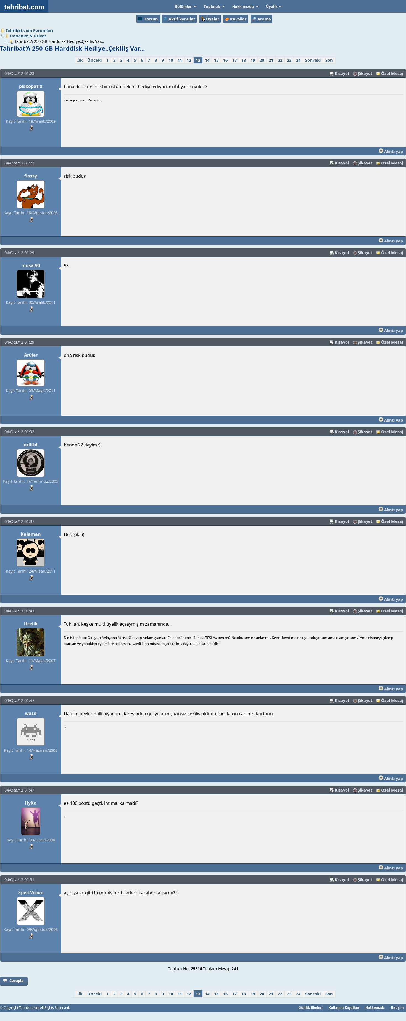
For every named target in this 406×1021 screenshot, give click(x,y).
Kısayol (342, 73)
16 (225, 60)
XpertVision (31, 892)
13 (198, 60)
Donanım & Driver (28, 35)
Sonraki (313, 60)
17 (234, 60)
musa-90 (30, 265)
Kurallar (238, 19)
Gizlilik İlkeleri (311, 1007)
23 (289, 60)
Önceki (94, 60)
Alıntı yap (393, 151)
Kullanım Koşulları (344, 1007)
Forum (151, 19)
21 (271, 60)
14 (207, 60)
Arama (264, 19)
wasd (30, 713)
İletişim (397, 1007)
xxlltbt (30, 445)
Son (329, 60)
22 (280, 60)
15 (216, 60)
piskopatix (30, 86)
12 (189, 60)
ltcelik (31, 624)
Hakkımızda (375, 1007)
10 (170, 60)
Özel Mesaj (392, 73)
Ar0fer (31, 355)
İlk (80, 60)
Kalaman (31, 534)
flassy (30, 176)
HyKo (30, 803)
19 (253, 60)
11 (180, 60)
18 (243, 60)
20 (262, 60)
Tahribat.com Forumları (29, 30)
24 (298, 60)
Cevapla (16, 980)
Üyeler (212, 19)
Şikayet (365, 73)
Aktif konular (181, 19)
